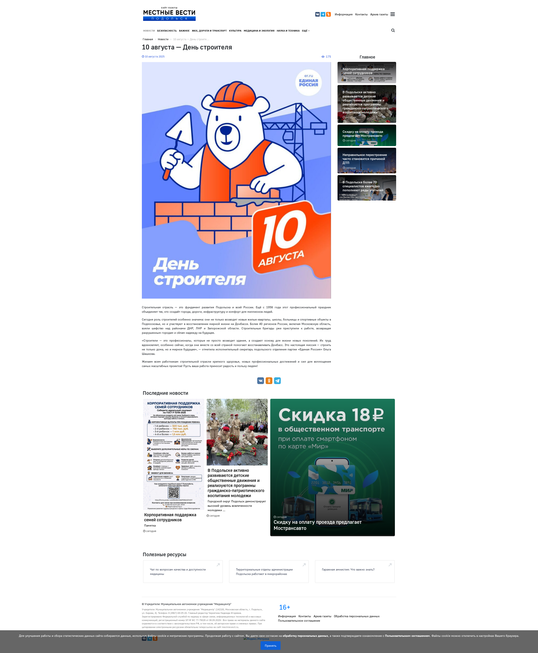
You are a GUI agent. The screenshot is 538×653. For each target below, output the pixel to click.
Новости (149, 30)
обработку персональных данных (305, 635)
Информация (344, 14)
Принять (270, 645)
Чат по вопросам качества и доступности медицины (178, 572)
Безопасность (167, 30)
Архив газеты (379, 14)
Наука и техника (288, 30)
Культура (235, 30)
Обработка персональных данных (357, 616)
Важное (184, 30)
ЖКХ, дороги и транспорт (209, 30)
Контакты (361, 14)
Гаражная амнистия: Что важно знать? (348, 569)
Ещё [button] (305, 30)
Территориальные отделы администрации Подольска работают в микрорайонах (264, 572)
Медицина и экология (259, 30)
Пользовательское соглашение (299, 620)
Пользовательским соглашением (407, 635)
